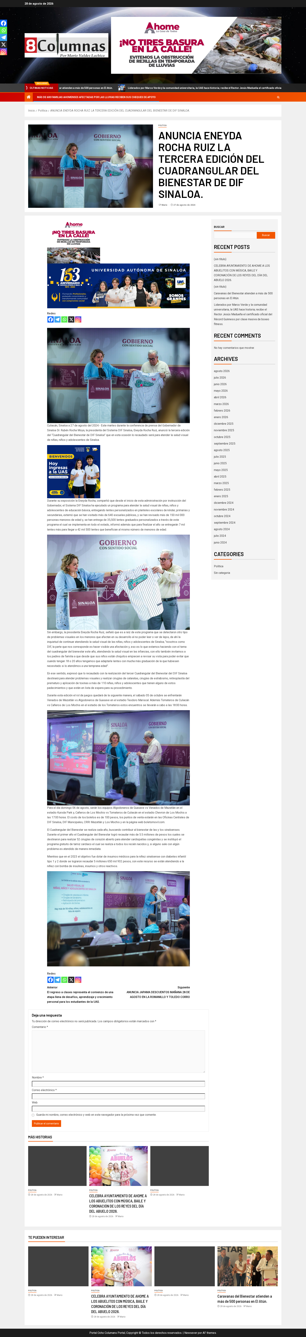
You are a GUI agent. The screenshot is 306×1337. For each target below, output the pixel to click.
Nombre (38, 1077)
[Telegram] (57, 319)
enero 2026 (221, 417)
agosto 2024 (222, 529)
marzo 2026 (221, 404)
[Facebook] (50, 319)
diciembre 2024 (223, 502)
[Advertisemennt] (196, 45)
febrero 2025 (222, 489)
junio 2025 (220, 463)
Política (162, 125)
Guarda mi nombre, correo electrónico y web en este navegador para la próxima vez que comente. (96, 1114)
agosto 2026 (222, 371)
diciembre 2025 (223, 423)
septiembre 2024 (224, 522)
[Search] (278, 97)
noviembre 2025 (224, 430)
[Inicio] (29, 97)
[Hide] (1, 58)
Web (35, 1102)
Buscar (219, 226)
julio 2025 (220, 456)
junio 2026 (220, 384)
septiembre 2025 (224, 443)
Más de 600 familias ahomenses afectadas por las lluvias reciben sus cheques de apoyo (96, 97)
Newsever (190, 1333)
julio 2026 (220, 377)
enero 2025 (221, 496)
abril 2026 (220, 397)
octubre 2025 (222, 437)
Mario (165, 205)
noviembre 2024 (224, 509)
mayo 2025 (221, 470)
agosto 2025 (222, 450)
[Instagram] (78, 319)
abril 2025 (220, 476)
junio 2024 (220, 542)
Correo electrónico (44, 1090)
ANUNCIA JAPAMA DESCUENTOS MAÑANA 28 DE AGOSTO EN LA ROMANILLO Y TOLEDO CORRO (158, 992)
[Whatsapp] (64, 319)
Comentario (40, 1027)
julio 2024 (220, 535)
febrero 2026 (222, 410)
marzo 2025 (221, 483)
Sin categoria (222, 573)
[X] (71, 319)
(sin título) (220, 259)
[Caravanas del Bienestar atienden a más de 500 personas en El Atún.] (247, 1266)
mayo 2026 (221, 390)
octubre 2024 (222, 516)
